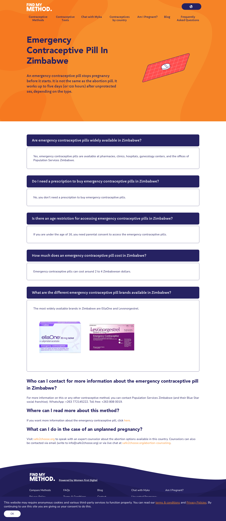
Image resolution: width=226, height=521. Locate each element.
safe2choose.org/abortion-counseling (146, 443)
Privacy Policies (197, 503)
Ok (12, 514)
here (127, 420)
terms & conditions (168, 503)
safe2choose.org (44, 439)
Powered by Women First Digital (78, 480)
